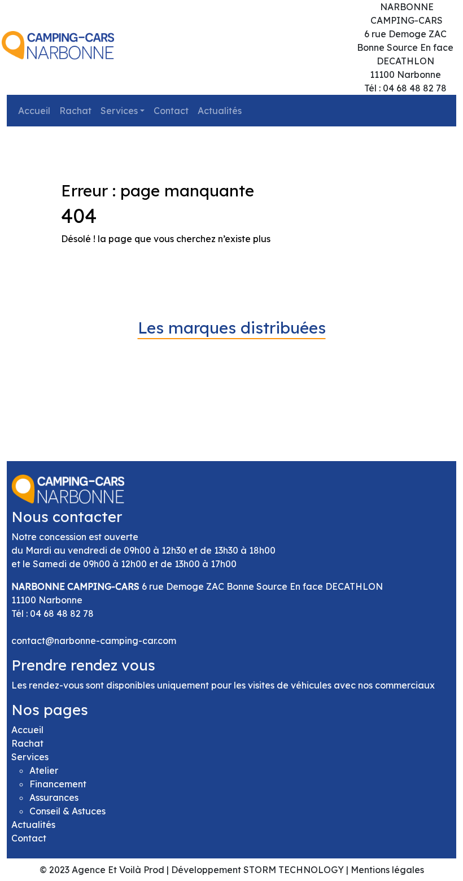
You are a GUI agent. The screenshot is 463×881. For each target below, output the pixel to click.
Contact (171, 110)
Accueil (34, 110)
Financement (57, 784)
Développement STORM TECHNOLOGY (257, 869)
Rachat (75, 110)
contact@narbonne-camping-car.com (93, 640)
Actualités (220, 110)
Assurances (53, 797)
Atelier (43, 770)
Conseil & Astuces (67, 811)
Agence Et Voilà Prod (118, 869)
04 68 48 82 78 (62, 613)
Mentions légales (387, 869)
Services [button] (119, 110)
